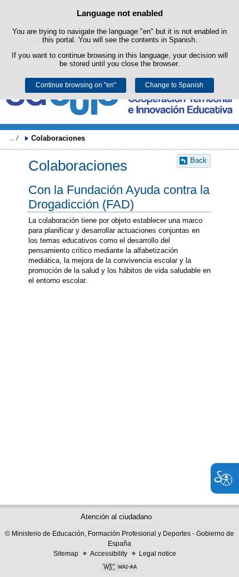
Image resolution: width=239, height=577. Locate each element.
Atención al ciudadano (116, 517)
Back (198, 160)
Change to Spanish (174, 85)
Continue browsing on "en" (76, 85)
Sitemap (65, 554)
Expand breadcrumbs (14, 138)
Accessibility (108, 554)
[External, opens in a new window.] (119, 568)
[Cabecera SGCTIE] (119, 102)
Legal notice (157, 554)
